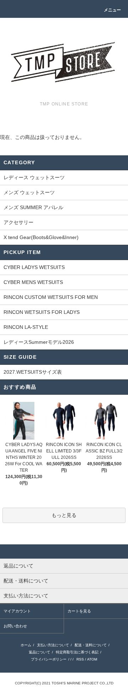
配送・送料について (91, 645)
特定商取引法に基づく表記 (77, 652)
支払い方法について (53, 645)
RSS (80, 659)
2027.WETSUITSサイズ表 (33, 372)
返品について (39, 652)
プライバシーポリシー (48, 659)
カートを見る (79, 611)
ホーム (26, 645)
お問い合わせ (15, 626)
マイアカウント (17, 611)
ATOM (92, 659)
